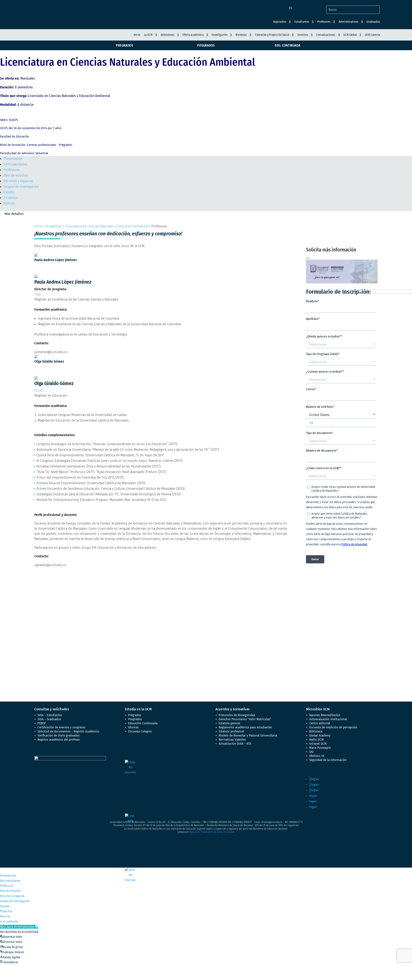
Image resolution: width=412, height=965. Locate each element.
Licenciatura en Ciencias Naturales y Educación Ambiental (106, 226)
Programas (53, 226)
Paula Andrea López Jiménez (55, 260)
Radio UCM (316, 739)
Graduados (373, 22)
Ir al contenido (9, 921)
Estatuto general (229, 723)
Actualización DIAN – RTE (235, 744)
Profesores (12, 170)
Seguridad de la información (328, 760)
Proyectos (11, 197)
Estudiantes (301, 22)
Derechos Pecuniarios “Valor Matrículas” (245, 719)
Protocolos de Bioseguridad (237, 715)
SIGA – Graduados (49, 719)
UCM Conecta (372, 35)
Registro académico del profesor (59, 739)
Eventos (9, 192)
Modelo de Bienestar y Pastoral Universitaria (248, 735)
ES (290, 8)
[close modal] (307, 258)
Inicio (137, 35)
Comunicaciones (325, 35)
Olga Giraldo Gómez (49, 361)
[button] (19, 927)
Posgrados (206, 45)
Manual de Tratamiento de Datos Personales (212, 831)
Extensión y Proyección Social (272, 35)
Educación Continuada (143, 723)
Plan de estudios (16, 175)
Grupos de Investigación (21, 186)
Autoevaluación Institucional (328, 719)
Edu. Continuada (287, 45)
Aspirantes (279, 22)
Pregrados (124, 45)
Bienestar (241, 35)
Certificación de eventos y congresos (61, 727)
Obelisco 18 (316, 756)
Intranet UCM (318, 744)
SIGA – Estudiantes (50, 715)
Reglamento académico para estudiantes (245, 727)
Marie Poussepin (320, 748)
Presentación (13, 158)
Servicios (302, 35)
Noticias (9, 203)
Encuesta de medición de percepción (333, 727)
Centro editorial (319, 723)
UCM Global (350, 35)
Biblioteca (315, 731)
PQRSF (42, 723)
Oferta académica (192, 35)
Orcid (38, 390)
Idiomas (133, 727)
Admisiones (167, 35)
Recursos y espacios (18, 181)
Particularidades (15, 164)
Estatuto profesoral (231, 731)
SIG (311, 752)
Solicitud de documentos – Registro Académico (68, 731)
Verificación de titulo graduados (59, 735)
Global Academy (319, 735)
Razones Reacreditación (324, 715)
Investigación (219, 35)
